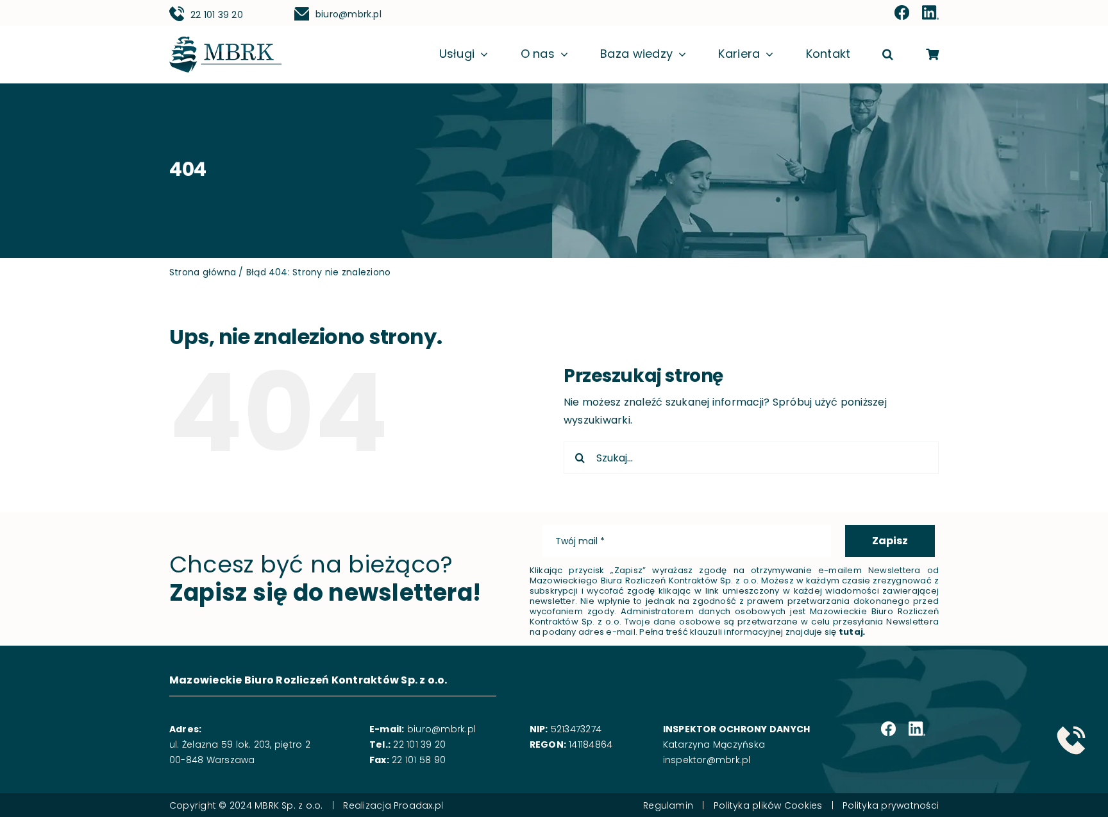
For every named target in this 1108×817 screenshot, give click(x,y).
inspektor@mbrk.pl (707, 759)
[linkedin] (930, 13)
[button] (887, 54)
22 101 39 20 (216, 14)
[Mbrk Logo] (225, 41)
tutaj (851, 632)
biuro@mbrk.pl (348, 14)
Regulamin (668, 805)
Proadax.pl (418, 805)
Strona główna (202, 272)
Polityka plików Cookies (768, 805)
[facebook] (901, 13)
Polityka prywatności (891, 805)
